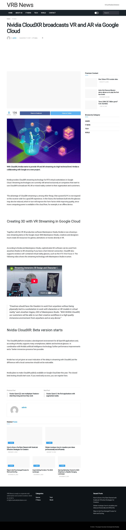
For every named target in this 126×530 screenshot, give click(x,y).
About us (19, 13)
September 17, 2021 (25, 38)
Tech (36, 13)
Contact (52, 13)
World (43, 13)
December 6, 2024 (38, 474)
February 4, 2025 (12, 452)
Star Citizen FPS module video (108, 79)
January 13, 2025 (51, 452)
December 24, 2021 (104, 97)
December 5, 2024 (64, 476)
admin (14, 38)
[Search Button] (117, 13)
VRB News (20, 5)
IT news (28, 13)
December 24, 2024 (13, 474)
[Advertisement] (63, 54)
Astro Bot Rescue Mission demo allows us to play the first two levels (108, 92)
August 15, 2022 (103, 82)
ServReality (116, 527)
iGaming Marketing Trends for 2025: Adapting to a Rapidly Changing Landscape (68, 472)
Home (10, 13)
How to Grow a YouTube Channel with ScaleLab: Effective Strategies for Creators (105, 500)
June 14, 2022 (103, 106)
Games (87, 121)
